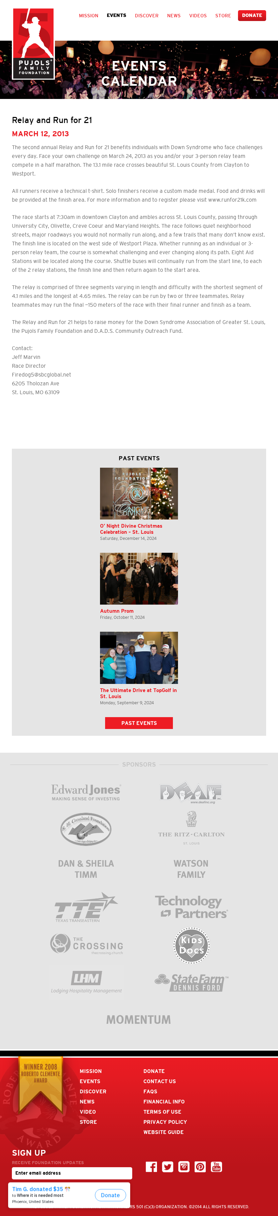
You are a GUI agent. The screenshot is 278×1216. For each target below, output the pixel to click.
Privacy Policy (165, 1122)
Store (223, 15)
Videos (198, 15)
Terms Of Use (162, 1112)
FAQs (150, 1091)
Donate (252, 15)
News (174, 15)
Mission (88, 15)
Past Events (139, 723)
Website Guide (163, 1132)
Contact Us (159, 1081)
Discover (147, 15)
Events (116, 15)
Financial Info (164, 1101)
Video (88, 1112)
